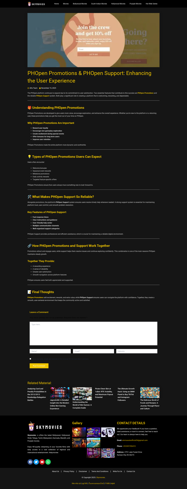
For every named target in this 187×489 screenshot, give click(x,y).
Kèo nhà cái (76, 483)
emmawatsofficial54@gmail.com (135, 440)
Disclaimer (83, 471)
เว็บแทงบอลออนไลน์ (96, 483)
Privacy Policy (69, 471)
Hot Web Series (151, 4)
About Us (55, 471)
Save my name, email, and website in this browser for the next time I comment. (61, 359)
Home (56, 4)
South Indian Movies (99, 4)
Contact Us (131, 471)
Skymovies (101, 477)
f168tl (107, 483)
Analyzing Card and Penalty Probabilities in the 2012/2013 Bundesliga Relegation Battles (36, 394)
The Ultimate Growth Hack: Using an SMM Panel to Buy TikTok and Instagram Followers (126, 394)
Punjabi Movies (135, 4)
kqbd (113, 483)
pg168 (84, 483)
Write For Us (117, 471)
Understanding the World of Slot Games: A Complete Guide (82, 405)
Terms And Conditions (99, 471)
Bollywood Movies (80, 4)
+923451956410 (129, 446)
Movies (66, 4)
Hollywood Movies (118, 4)
